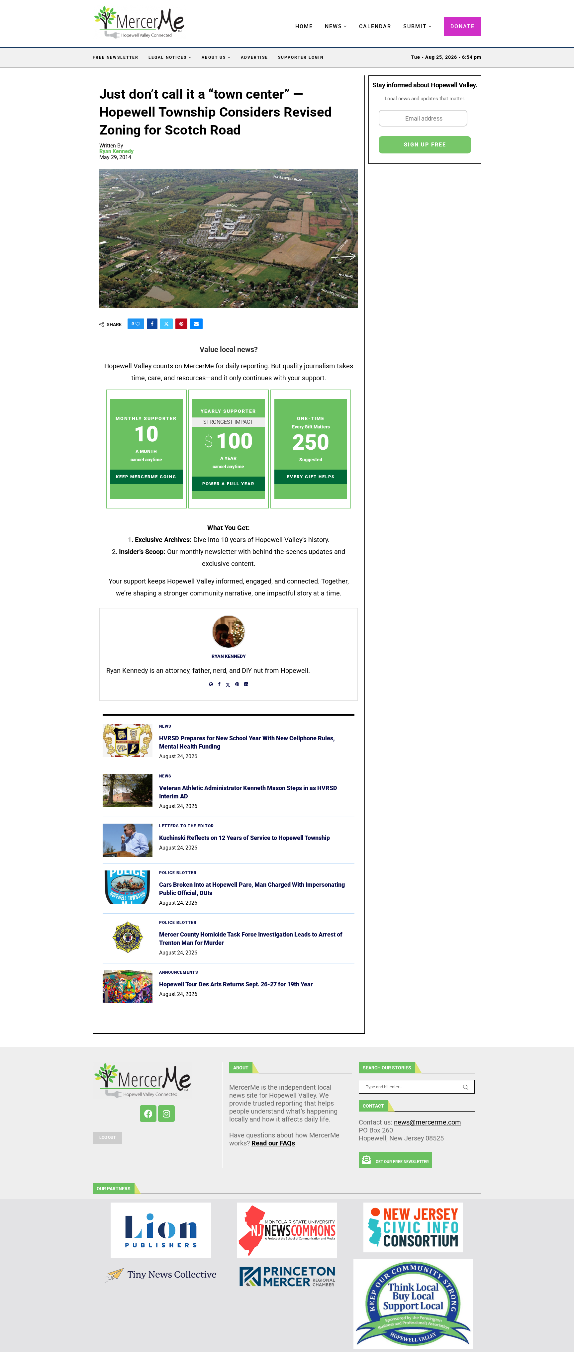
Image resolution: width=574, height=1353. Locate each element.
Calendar (375, 26)
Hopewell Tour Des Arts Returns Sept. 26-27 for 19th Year (236, 984)
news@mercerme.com (427, 1122)
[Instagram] (166, 1113)
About (240, 1067)
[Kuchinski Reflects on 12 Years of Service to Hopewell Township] (127, 840)
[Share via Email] (196, 323)
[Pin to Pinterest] (181, 323)
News (333, 26)
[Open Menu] (288, 20)
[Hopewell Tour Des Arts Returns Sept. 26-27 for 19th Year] (127, 986)
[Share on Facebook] (152, 323)
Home (304, 26)
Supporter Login (301, 57)
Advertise (254, 57)
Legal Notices (167, 57)
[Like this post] (138, 323)
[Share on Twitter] (166, 323)
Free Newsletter (116, 57)
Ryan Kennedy (116, 151)
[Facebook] (148, 1113)
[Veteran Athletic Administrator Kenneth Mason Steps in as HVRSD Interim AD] (127, 790)
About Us (214, 57)
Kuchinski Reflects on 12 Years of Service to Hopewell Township (244, 837)
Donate (462, 26)
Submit (415, 26)
